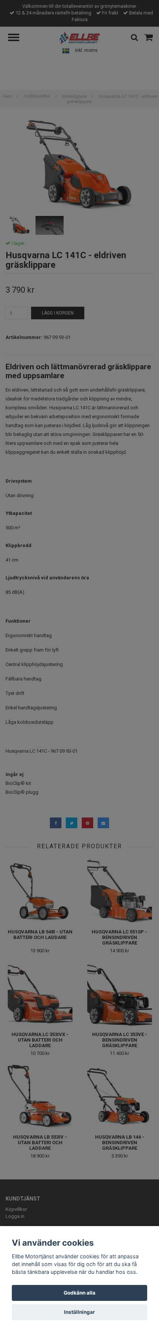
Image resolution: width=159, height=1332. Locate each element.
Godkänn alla (79, 1293)
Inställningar (79, 1312)
